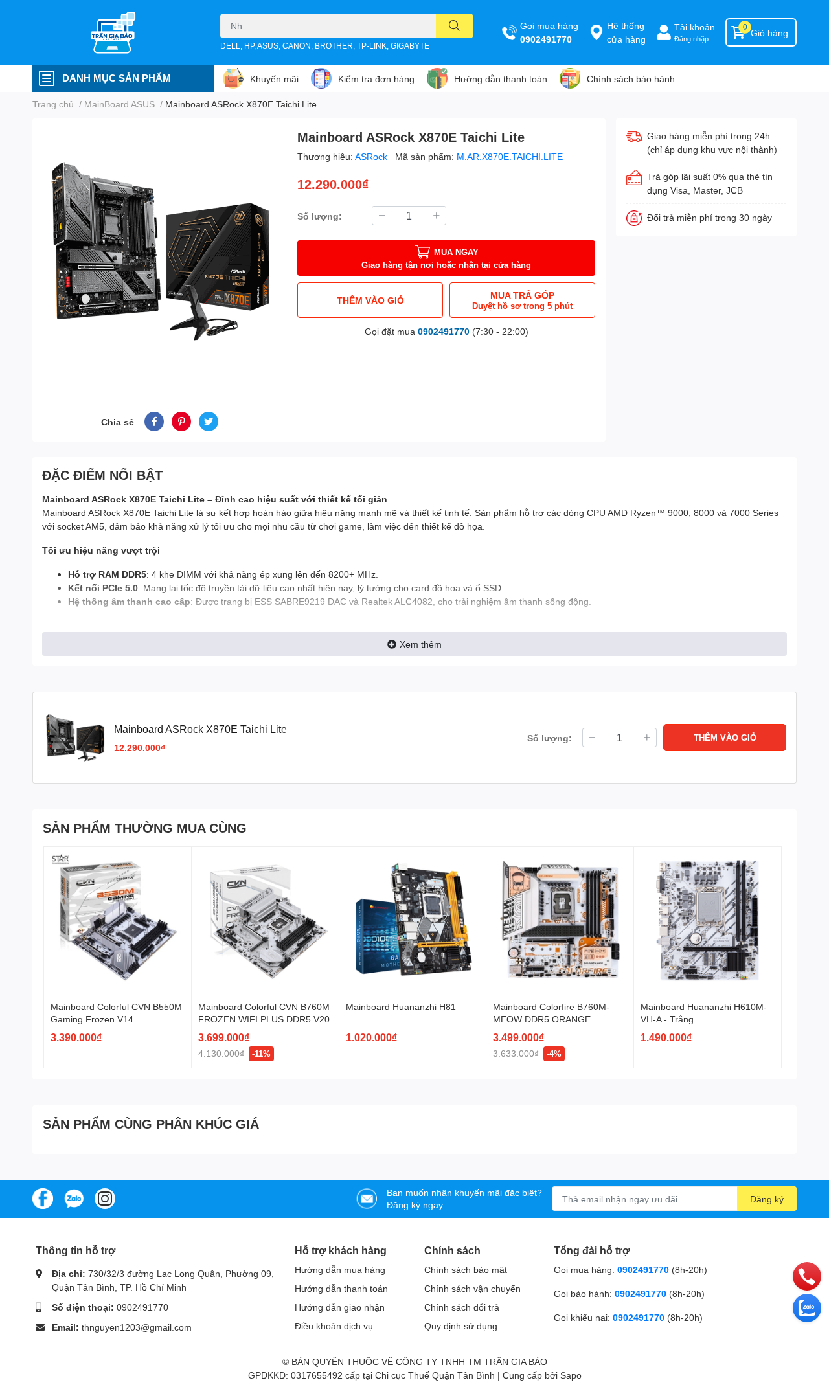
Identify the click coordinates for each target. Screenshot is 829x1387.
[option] (159, 249)
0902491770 (546, 39)
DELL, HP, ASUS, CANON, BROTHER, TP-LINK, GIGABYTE (324, 46)
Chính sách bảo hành (631, 78)
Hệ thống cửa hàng (626, 32)
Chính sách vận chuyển (472, 1288)
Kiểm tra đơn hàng (376, 78)
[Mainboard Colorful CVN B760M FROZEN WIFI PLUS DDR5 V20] (265, 920)
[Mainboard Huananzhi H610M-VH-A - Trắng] (707, 920)
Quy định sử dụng (460, 1325)
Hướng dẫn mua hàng (340, 1269)
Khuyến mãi (274, 78)
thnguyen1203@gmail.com (137, 1327)
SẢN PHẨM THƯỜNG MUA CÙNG (145, 827)
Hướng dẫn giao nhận (340, 1307)
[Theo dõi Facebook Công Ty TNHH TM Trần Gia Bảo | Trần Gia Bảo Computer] (42, 1197)
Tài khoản (694, 26)
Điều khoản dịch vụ (334, 1325)
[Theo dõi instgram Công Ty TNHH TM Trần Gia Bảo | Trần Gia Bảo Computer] (105, 1197)
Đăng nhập (691, 38)
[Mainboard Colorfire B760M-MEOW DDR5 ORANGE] (560, 920)
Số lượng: (319, 215)
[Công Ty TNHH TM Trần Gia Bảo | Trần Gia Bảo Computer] (112, 32)
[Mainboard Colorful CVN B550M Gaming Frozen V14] (117, 920)
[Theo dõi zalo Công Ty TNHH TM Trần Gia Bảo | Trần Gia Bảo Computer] (73, 1197)
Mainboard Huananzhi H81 (401, 1006)
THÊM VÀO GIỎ (370, 300)
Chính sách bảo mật (465, 1269)
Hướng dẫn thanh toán (500, 78)
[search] (454, 26)
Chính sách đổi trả (461, 1307)
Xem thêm (421, 643)
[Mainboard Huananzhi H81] (413, 920)
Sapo (571, 1375)
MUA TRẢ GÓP (522, 300)
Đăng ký (767, 1198)
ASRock (372, 156)
